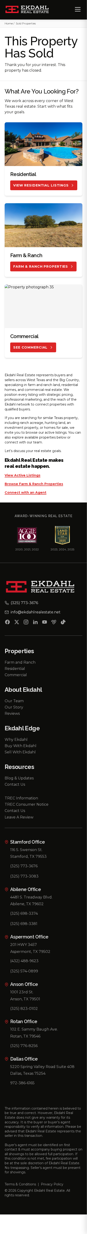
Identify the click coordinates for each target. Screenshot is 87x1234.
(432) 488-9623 (24, 961)
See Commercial (30, 347)
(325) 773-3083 (24, 876)
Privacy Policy (52, 1184)
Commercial (16, 675)
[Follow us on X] (16, 623)
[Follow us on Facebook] (7, 623)
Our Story (14, 707)
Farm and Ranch (20, 662)
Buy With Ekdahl (20, 746)
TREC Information (21, 798)
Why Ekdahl (16, 739)
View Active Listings (22, 475)
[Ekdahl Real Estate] (30, 10)
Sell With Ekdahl (20, 752)
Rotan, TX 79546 (25, 1036)
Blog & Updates (19, 778)
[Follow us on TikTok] (63, 623)
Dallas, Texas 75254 (27, 1073)
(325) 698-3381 (23, 923)
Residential (15, 668)
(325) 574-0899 (24, 971)
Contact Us (15, 784)
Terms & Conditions (20, 1184)
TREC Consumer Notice (26, 804)
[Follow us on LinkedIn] (35, 623)
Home (9, 23)
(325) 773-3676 (24, 866)
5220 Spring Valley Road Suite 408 (42, 1066)
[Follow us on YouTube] (44, 623)
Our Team (14, 701)
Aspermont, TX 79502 (30, 951)
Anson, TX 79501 (25, 999)
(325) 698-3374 (24, 913)
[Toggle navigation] (77, 9)
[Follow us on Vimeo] (54, 623)
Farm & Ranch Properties (40, 266)
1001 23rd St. (21, 992)
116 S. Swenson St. (26, 850)
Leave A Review (19, 817)
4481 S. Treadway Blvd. (31, 897)
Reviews (12, 713)
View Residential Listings (41, 185)
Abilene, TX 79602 (27, 904)
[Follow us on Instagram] (26, 623)
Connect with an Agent (25, 493)
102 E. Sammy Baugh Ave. (34, 1029)
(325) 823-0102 (24, 1008)
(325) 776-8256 (24, 1046)
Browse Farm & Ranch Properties (34, 484)
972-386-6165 (22, 1083)
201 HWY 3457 (23, 944)
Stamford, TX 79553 (28, 856)
